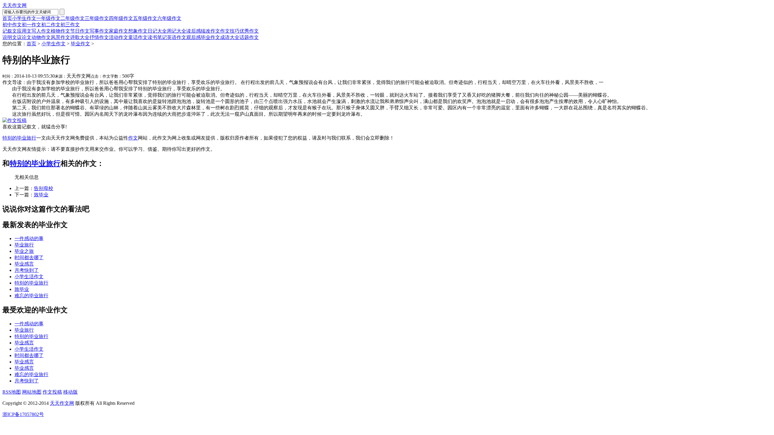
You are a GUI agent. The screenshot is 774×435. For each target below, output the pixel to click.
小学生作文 (24, 18)
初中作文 (12, 24)
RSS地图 (11, 392)
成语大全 (229, 37)
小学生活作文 (29, 276)
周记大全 (176, 31)
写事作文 (99, 31)
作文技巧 (229, 31)
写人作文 (41, 31)
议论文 (24, 37)
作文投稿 (52, 392)
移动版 (70, 392)
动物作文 (41, 37)
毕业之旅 (24, 251)
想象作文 (138, 31)
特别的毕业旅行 (19, 137)
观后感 (193, 37)
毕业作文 (210, 37)
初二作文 (50, 24)
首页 (7, 18)
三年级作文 (97, 18)
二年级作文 (72, 18)
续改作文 (210, 31)
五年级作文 (145, 18)
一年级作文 (48, 18)
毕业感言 (24, 263)
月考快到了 (27, 270)
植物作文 (60, 31)
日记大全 (157, 31)
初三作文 (70, 24)
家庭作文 (118, 31)
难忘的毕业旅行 (31, 295)
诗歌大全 (79, 37)
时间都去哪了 (29, 257)
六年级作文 (169, 18)
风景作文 (60, 37)
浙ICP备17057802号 (23, 414)
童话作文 (138, 37)
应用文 (24, 31)
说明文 (9, 37)
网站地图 (31, 392)
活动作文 (118, 37)
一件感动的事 (29, 238)
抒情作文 (99, 37)
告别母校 (43, 188)
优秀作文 (249, 31)
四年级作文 (121, 18)
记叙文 (9, 31)
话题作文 (249, 37)
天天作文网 (14, 5)
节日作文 (79, 31)
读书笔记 (157, 37)
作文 (133, 137)
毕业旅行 (24, 244)
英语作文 (176, 37)
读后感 (193, 31)
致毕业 (41, 194)
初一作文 (31, 24)
